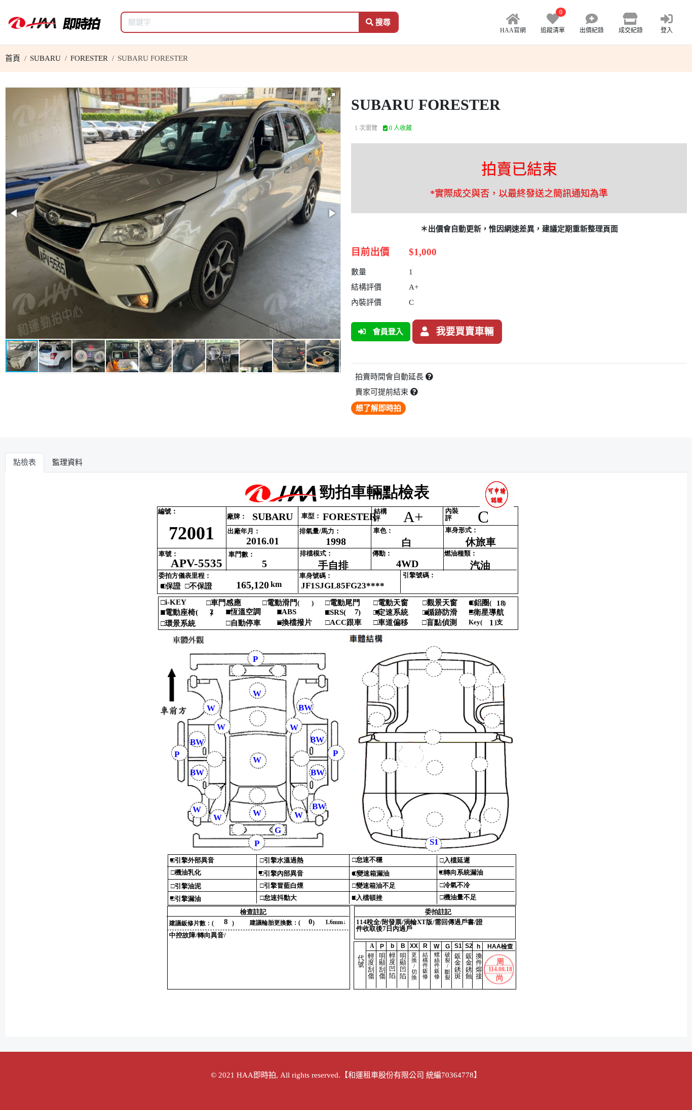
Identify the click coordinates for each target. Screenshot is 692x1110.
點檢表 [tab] (24, 462)
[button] (331, 97)
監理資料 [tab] (67, 462)
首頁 (12, 58)
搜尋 (382, 22)
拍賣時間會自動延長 (390, 377)
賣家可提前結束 (382, 392)
